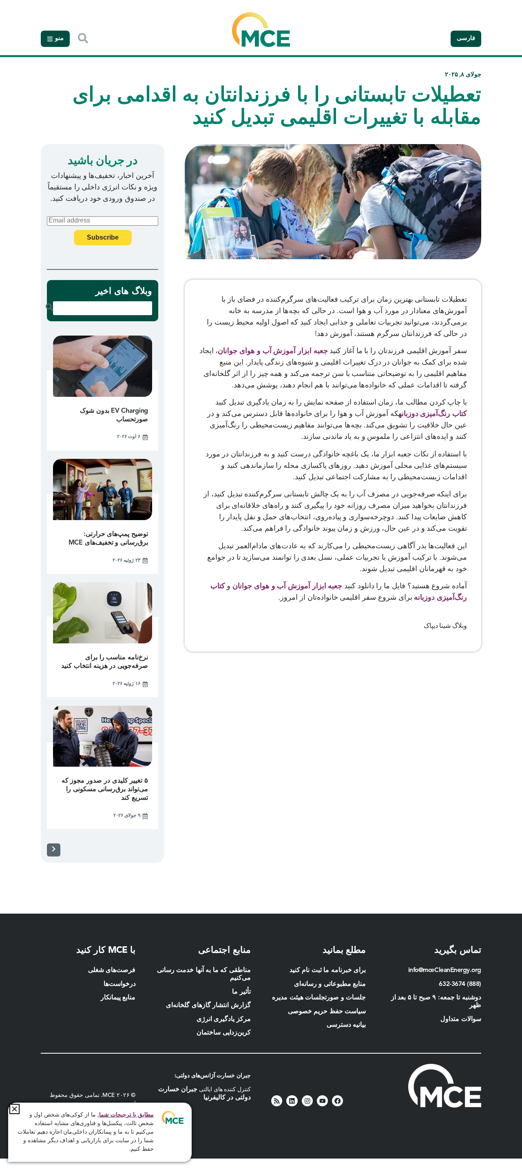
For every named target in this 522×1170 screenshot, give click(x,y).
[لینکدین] (291, 1100)
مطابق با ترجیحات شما (126, 1115)
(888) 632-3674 (460, 984)
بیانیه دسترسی (346, 1025)
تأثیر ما (241, 992)
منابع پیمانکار (117, 997)
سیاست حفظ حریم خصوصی (327, 1011)
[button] (14, 1108)
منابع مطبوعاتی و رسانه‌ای (330, 984)
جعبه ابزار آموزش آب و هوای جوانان (272, 351)
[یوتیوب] (322, 1100)
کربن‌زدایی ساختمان (224, 1033)
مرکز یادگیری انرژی (224, 1019)
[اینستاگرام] (307, 1100)
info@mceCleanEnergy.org (444, 970)
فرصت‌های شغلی (112, 970)
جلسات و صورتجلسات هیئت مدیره (319, 997)
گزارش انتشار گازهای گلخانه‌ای (208, 1005)
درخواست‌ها (120, 984)
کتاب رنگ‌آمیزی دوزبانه (432, 414)
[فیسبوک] (337, 1100)
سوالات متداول (460, 1019)
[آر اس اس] (276, 1100)
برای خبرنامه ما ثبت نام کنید (328, 970)
